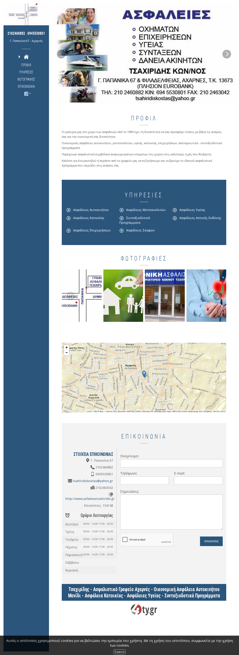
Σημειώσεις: (129, 491)
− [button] (66, 352)
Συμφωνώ (120, 651)
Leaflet (89, 411)
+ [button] (66, 347)
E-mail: (179, 473)
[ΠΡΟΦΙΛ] (26, 56)
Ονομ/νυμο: (129, 456)
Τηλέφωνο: (128, 473)
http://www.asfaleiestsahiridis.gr (90, 499)
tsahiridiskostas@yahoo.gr (93, 481)
